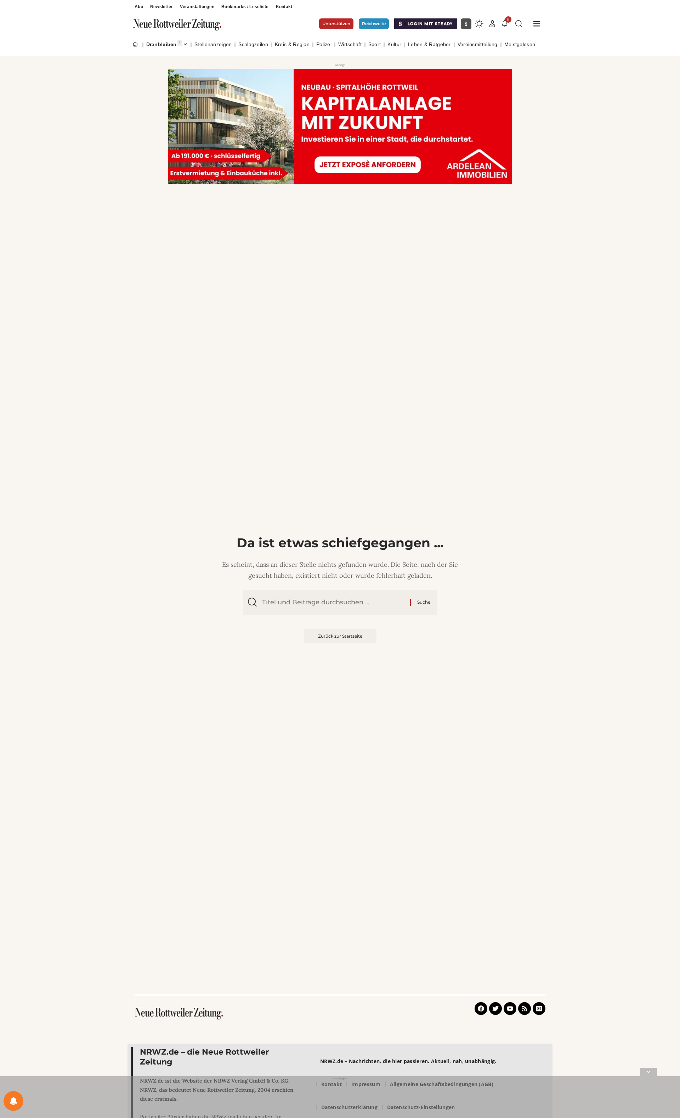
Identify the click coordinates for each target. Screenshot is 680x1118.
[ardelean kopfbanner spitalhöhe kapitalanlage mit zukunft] (340, 126)
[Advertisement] (340, 1098)
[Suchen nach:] (333, 602)
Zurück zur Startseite (340, 636)
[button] (492, 23)
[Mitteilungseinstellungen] (13, 1101)
